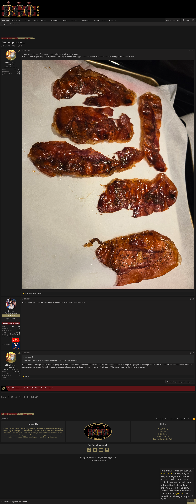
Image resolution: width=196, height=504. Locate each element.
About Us (112, 20)
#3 (193, 353)
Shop (104, 20)
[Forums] (3, 39)
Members (85, 20)
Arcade (35, 20)
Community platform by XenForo (98, 457)
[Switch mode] (193, 20)
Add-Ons (93, 460)
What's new (15, 20)
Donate (96, 20)
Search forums (15, 24)
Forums (5, 20)
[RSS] (193, 419)
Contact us (159, 419)
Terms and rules (170, 419)
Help (189, 419)
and (33, 293)
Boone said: (27, 357)
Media (43, 20)
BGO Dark (6, 419)
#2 (193, 299)
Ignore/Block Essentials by (98, 459)
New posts (4, 24)
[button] (22, 20)
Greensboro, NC (15, 334)
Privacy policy (181, 419)
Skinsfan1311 (6, 46)
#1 (193, 50)
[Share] (190, 50)
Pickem (74, 20)
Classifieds (54, 20)
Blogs (65, 20)
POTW (27, 20)
